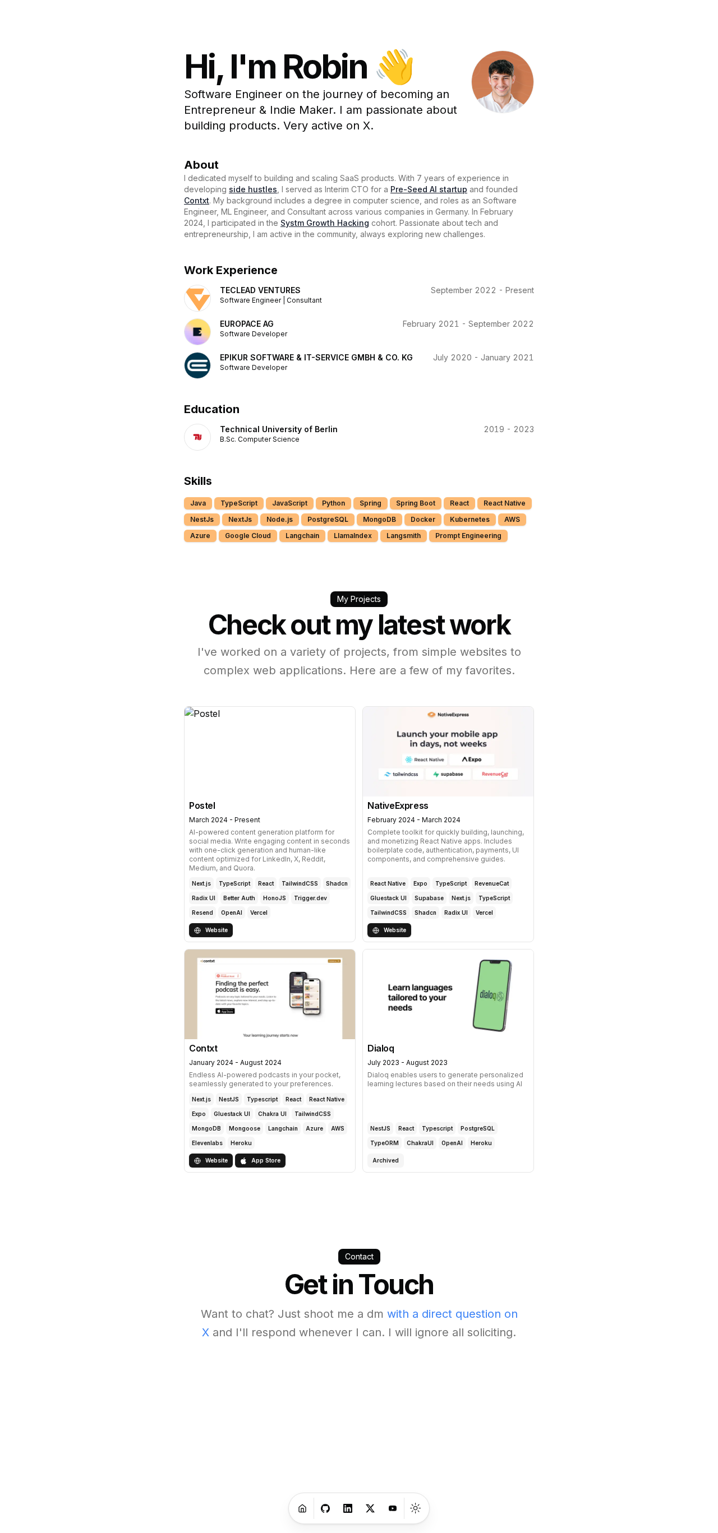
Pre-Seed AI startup (428, 189)
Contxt (196, 200)
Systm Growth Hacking (324, 223)
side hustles (253, 189)
